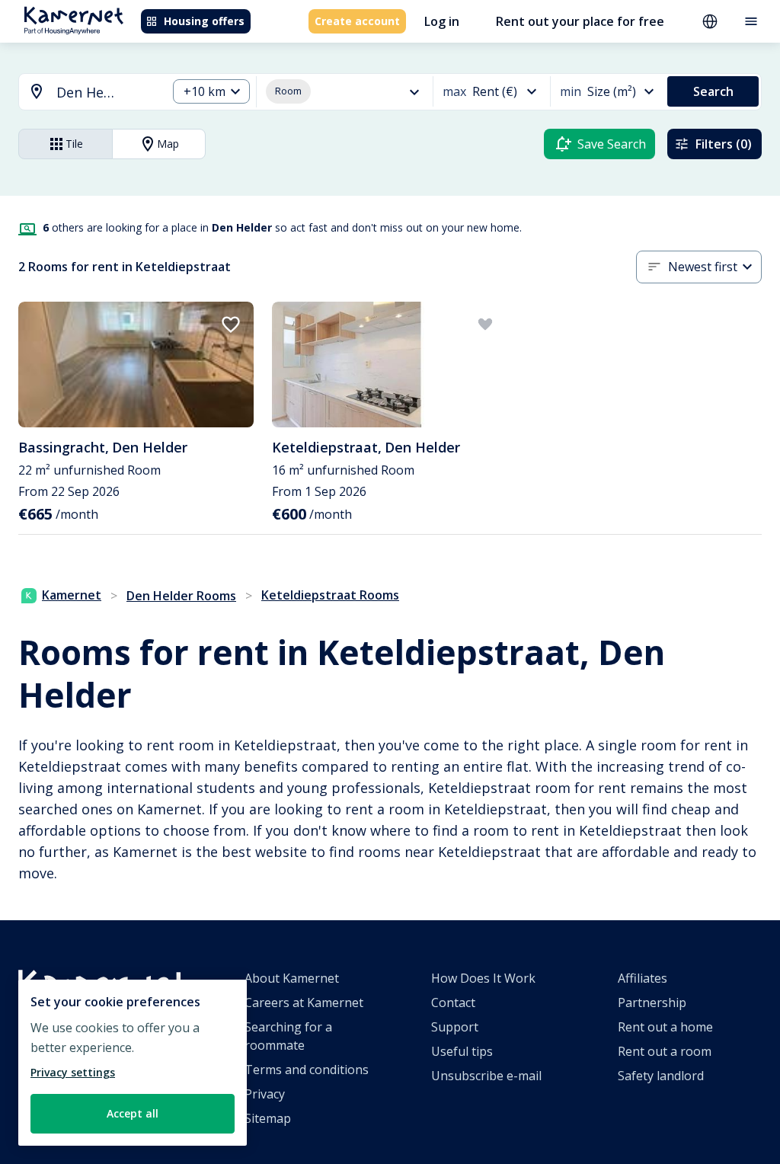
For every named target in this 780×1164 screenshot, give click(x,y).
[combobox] (83, 92)
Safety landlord (661, 1075)
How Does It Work (483, 978)
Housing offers (204, 21)
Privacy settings (72, 1072)
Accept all (132, 1113)
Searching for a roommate (288, 1036)
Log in (441, 21)
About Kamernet (292, 978)
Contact (453, 1002)
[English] (709, 21)
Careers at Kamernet (304, 1002)
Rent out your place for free (580, 21)
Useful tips (462, 1051)
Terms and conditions (307, 1069)
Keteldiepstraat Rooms (330, 595)
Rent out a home (665, 1027)
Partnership (652, 1002)
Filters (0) (723, 144)
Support (454, 1027)
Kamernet (71, 595)
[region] (132, 1063)
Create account (357, 21)
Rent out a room (664, 1051)
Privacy (265, 1094)
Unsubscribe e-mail (486, 1075)
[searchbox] (106, 92)
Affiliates (642, 978)
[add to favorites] (230, 324)
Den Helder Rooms (181, 595)
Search (713, 91)
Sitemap (268, 1118)
